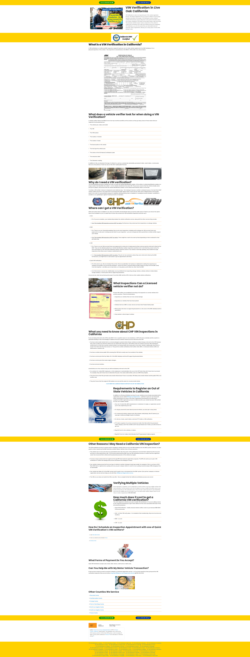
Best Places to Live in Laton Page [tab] (114, 625)
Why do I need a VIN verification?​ (110, 182)
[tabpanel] (106, 633)
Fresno (107, 634)
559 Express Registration (133, 396)
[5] (93, 635)
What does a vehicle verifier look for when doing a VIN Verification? (124, 115)
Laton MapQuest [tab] (101, 625)
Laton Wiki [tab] (91, 625)
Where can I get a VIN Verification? (111, 208)
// (95, 629)
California (96, 631)
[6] (109, 634)
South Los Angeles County (97, 610)
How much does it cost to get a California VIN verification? (133, 498)
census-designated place (104, 629)
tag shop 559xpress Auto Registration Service (123, 573)
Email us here (93, 540)
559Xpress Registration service (125, 473)
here (106, 537)
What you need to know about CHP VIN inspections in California (123, 333)
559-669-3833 (96, 534)
